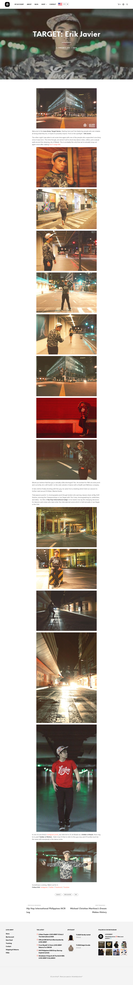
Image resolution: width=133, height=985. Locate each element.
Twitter (51, 887)
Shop (43, 4)
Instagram (44, 887)
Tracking (9, 943)
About (29, 4)
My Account (19, 4)
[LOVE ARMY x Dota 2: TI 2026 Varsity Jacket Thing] (101, 952)
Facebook (58, 887)
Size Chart (9, 940)
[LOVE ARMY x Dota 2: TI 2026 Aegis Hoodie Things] (109, 944)
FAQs (7, 953)
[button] (119, 4)
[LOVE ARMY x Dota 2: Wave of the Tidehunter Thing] (124, 944)
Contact (52, 4)
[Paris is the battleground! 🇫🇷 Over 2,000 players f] (124, 952)
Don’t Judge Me (54, 144)
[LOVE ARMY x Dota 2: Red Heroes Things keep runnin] (116, 944)
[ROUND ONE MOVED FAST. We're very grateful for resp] (116, 952)
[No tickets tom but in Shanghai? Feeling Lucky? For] (101, 944)
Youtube (66, 887)
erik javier (67, 894)
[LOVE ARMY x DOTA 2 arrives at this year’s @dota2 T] (109, 952)
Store (7, 934)
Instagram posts (52, 834)
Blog (36, 4)
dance (58, 894)
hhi (76, 894)
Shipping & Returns (12, 949)
